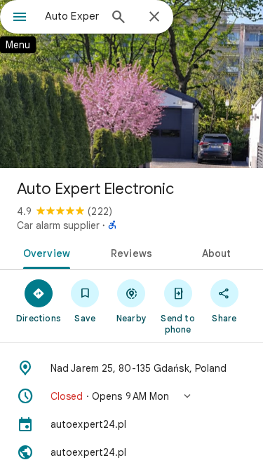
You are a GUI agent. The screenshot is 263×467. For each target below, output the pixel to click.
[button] (131, 396)
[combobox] (72, 16)
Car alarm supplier (58, 225)
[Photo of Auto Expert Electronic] (131, 84)
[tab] (44, 252)
